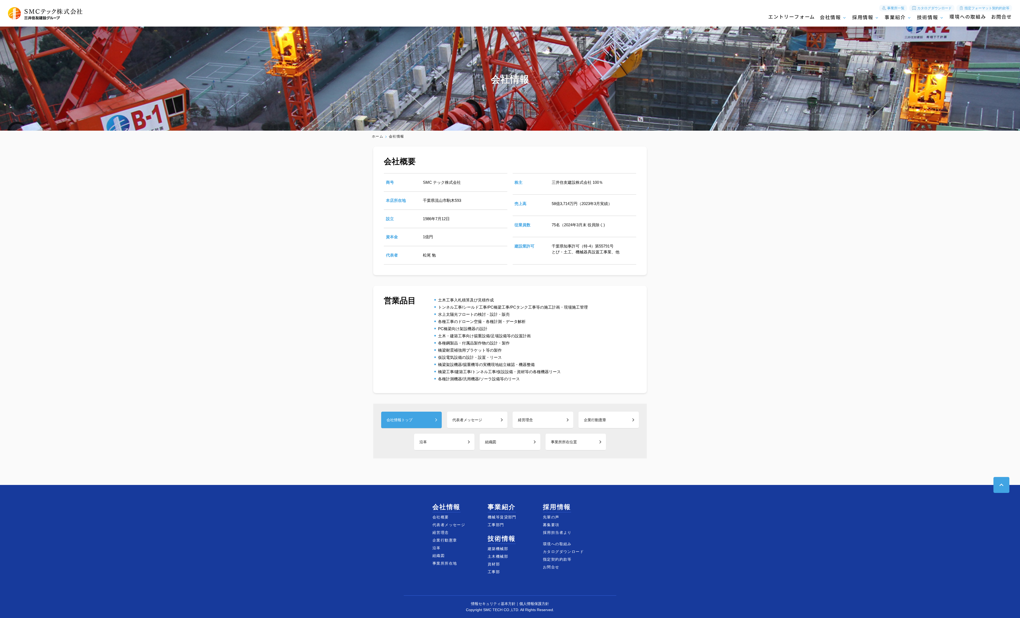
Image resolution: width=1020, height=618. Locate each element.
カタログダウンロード (934, 8)
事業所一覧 (895, 8)
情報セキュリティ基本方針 (493, 604)
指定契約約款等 (557, 559)
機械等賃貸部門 (502, 517)
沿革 (423, 442)
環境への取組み (967, 17)
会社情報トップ (399, 420)
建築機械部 (498, 549)
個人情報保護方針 (534, 604)
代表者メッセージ (467, 420)
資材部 (494, 564)
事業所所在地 (444, 563)
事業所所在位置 (564, 442)
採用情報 (862, 17)
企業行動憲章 (595, 420)
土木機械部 (498, 556)
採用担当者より (557, 532)
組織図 (490, 442)
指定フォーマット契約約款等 (986, 8)
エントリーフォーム (791, 17)
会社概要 (440, 517)
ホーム (377, 136)
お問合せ (1001, 17)
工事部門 (496, 525)
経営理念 (525, 420)
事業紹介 (895, 17)
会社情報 (830, 17)
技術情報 (927, 17)
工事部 (494, 572)
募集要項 (551, 525)
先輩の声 (551, 517)
